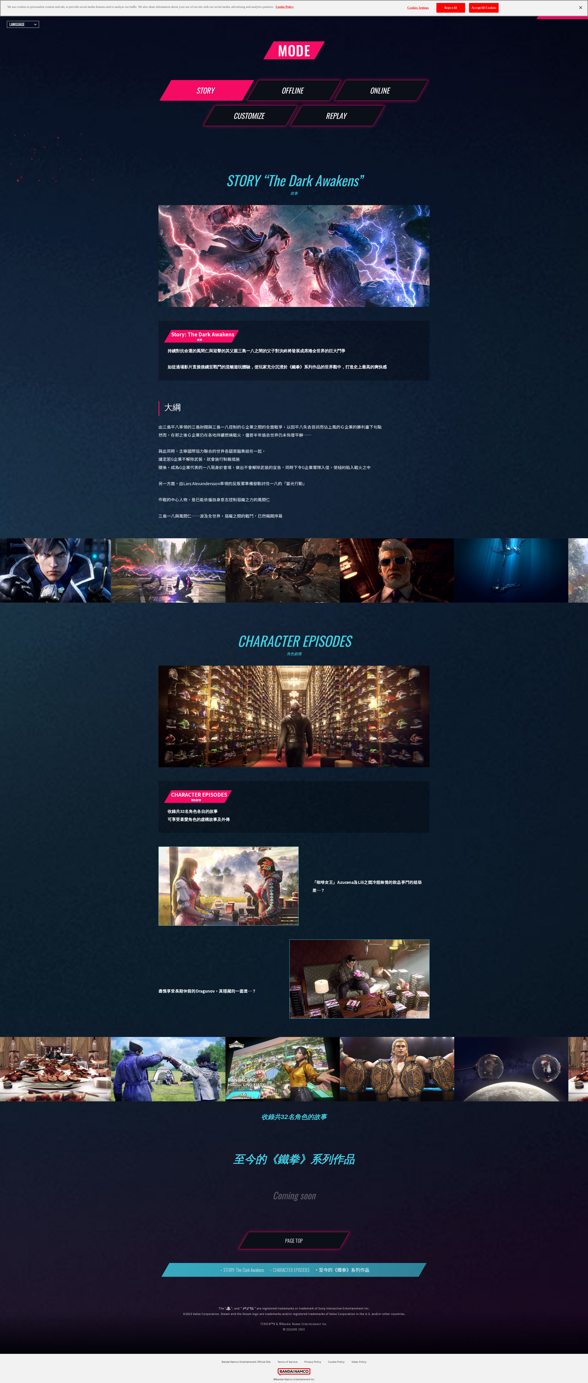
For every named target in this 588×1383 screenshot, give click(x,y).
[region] (294, 8)
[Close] (581, 8)
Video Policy (358, 1361)
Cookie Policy (336, 1361)
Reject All (450, 7)
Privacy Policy (312, 1361)
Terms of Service (287, 1361)
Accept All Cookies (484, 7)
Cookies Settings (418, 7)
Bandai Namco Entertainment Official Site (246, 1361)
